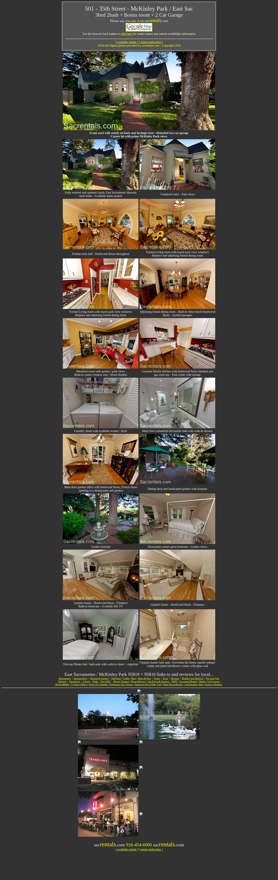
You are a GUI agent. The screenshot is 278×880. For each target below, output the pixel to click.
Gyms (157, 678)
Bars (133, 678)
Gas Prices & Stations (158, 681)
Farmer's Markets (213, 684)
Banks (202, 681)
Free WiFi (105, 681)
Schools (62, 681)
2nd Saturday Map (193, 684)
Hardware (116, 678)
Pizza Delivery (138, 681)
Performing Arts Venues (121, 684)
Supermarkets (80, 678)
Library (87, 681)
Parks (95, 681)
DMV (174, 681)
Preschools (74, 681)
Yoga (165, 678)
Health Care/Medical (192, 678)
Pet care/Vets (212, 678)
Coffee (126, 678)
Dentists (175, 678)
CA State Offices (79, 684)
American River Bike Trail (148, 684)
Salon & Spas (144, 678)
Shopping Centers (99, 678)
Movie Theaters (121, 681)
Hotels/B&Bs (62, 684)
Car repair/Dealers (188, 681)
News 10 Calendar (98, 684)
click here (127, 33)
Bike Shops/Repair (173, 684)
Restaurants (65, 678)
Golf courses (213, 681)
